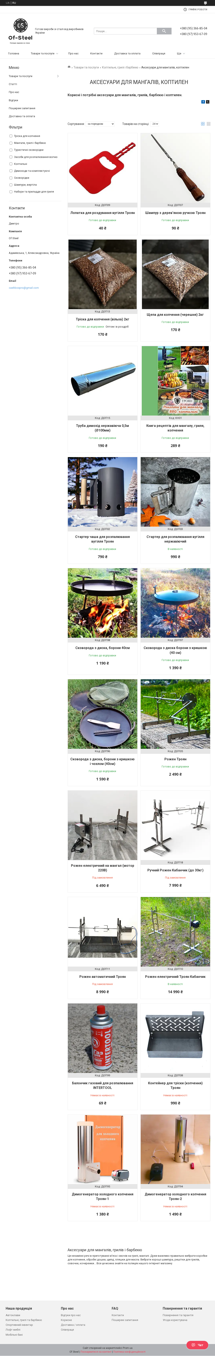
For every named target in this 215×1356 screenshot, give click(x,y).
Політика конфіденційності (129, 1351)
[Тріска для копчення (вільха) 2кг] (102, 274)
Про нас (73, 53)
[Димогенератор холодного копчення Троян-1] (102, 1149)
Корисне (66, 1320)
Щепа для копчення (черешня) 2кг (175, 315)
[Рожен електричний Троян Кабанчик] (175, 932)
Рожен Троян (175, 759)
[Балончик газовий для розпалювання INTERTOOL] (102, 1038)
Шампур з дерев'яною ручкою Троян (175, 213)
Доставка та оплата (127, 53)
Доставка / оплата (73, 1324)
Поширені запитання (22, 108)
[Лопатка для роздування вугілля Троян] (102, 168)
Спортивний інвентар (19, 1324)
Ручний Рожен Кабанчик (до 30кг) (175, 870)
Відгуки (13, 100)
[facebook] (203, 102)
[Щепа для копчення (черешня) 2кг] (175, 274)
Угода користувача (175, 1320)
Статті (13, 84)
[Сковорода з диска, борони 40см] (102, 603)
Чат (200, 1345)
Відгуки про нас (71, 1315)
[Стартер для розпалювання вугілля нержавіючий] (175, 492)
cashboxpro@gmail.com (24, 287)
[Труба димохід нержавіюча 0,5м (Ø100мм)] (102, 381)
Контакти (96, 53)
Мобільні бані (14, 1334)
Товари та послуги (42, 53)
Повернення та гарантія (178, 1315)
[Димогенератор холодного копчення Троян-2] (175, 1149)
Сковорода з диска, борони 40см (102, 648)
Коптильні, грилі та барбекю (24, 1320)
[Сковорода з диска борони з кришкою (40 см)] (175, 603)
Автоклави (13, 1315)
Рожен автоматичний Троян (102, 977)
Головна (13, 53)
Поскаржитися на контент (96, 1351)
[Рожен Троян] (175, 714)
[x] (207, 102)
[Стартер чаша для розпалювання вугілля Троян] (102, 492)
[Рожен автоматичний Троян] (102, 932)
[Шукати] (164, 31)
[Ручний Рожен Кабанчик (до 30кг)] (175, 825)
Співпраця (158, 53)
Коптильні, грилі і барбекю (120, 67)
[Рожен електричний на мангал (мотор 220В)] (102, 825)
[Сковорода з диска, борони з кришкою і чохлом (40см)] (102, 714)
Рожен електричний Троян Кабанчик (175, 977)
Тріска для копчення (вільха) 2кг (102, 319)
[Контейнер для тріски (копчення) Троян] (175, 1038)
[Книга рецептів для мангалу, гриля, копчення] (175, 381)
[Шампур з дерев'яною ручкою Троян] (175, 168)
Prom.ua (127, 1348)
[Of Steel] (20, 30)
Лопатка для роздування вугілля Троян (102, 213)
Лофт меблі (13, 1329)
